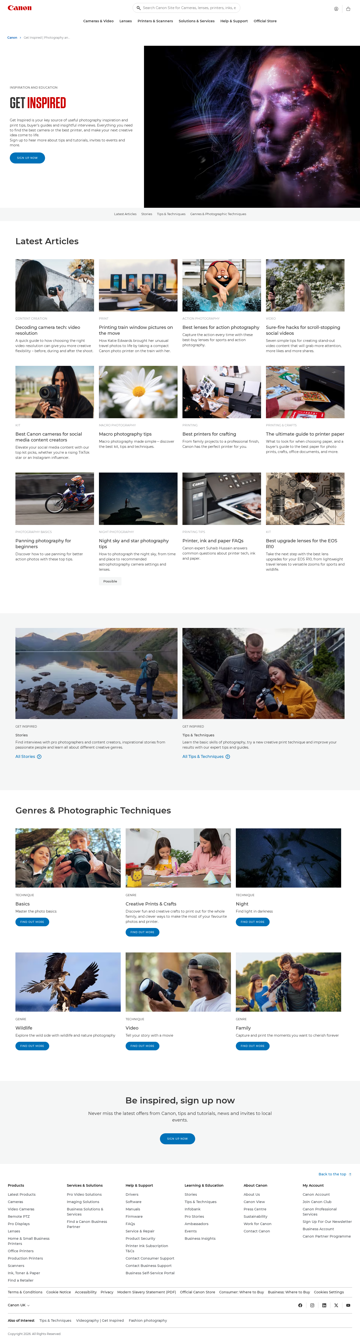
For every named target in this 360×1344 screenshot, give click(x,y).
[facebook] (300, 1305)
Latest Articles (125, 214)
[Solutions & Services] (216, 21)
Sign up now (27, 158)
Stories (146, 214)
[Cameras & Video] (116, 21)
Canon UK (17, 1305)
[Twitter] (336, 1305)
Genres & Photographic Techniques (218, 214)
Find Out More (32, 922)
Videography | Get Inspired (100, 1320)
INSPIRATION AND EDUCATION (34, 87)
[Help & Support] (250, 21)
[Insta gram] (312, 1305)
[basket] (348, 9)
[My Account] (336, 9)
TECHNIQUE (24, 895)
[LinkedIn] (324, 1305)
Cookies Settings (329, 1292)
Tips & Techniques (171, 214)
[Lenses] (134, 21)
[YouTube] (348, 1305)
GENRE (131, 895)
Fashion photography (148, 1320)
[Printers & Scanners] (175, 21)
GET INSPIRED (26, 726)
